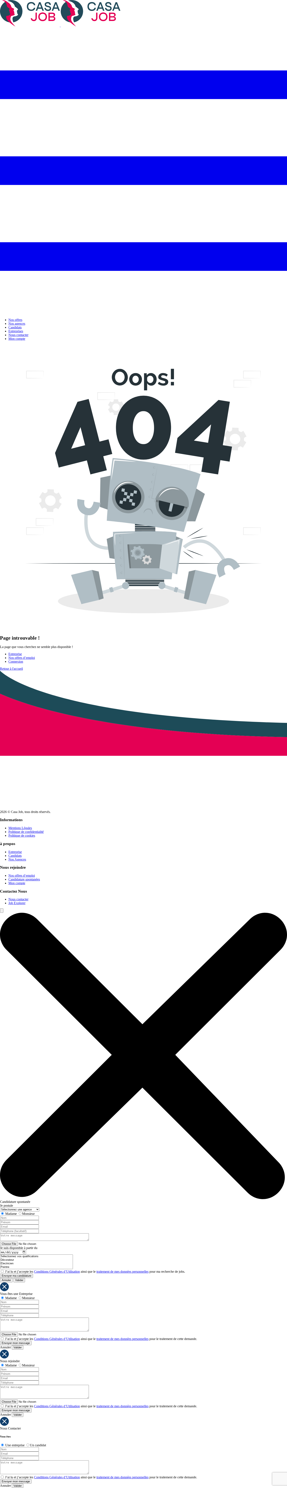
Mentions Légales (20, 828)
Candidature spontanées (24, 879)
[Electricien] (36, 1263)
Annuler (6, 1280)
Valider (19, 1280)
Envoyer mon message (16, 1343)
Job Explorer (16, 903)
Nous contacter (18, 335)
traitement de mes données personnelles (122, 1271)
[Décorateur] (36, 1260)
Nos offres (15, 320)
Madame (11, 1213)
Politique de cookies (21, 835)
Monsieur (28, 1213)
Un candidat (38, 1445)
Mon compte (16, 338)
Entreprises (15, 331)
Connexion (15, 661)
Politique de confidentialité (26, 832)
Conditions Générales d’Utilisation (57, 1271)
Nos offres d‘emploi (21, 875)
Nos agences (16, 323)
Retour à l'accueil (11, 668)
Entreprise (15, 654)
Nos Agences (17, 859)
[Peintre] (36, 1267)
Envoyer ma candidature (16, 1275)
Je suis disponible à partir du (18, 1248)
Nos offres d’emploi (21, 658)
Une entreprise (15, 1445)
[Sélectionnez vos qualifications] (36, 1256)
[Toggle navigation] (143, 312)
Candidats (15, 327)
